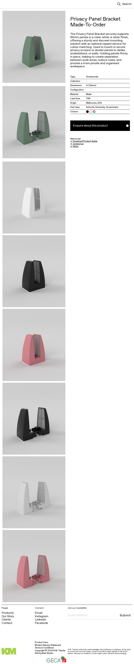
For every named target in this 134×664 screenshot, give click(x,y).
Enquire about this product (90, 125)
